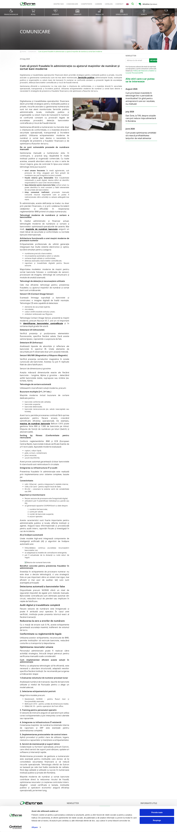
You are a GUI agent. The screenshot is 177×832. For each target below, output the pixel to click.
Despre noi (59, 4)
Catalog (109, 4)
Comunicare (72, 4)
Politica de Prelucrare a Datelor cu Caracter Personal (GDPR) (141, 72)
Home (24, 52)
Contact (119, 4)
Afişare (35, 827)
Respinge (157, 820)
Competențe (86, 4)
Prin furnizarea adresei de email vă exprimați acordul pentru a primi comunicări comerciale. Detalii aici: (141, 70)
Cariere (98, 4)
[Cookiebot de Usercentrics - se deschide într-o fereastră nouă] (15, 827)
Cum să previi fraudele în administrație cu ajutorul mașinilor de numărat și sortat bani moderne (70, 52)
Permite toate (157, 812)
